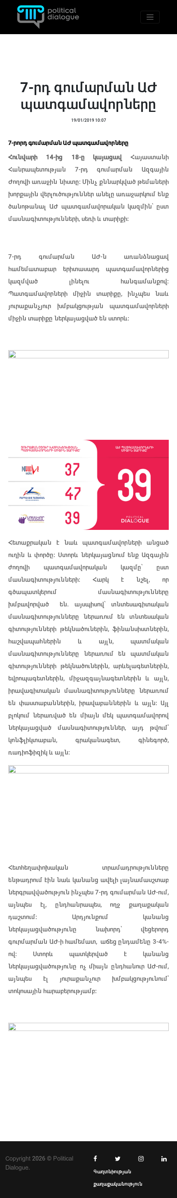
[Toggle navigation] (150, 17)
